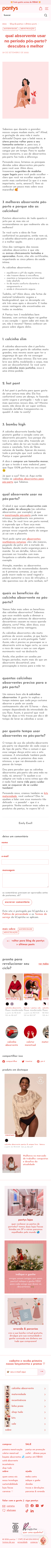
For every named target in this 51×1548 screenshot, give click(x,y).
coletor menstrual (10, 1453)
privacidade (22, 1542)
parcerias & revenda (35, 1492)
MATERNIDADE (10, 29)
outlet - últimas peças (36, 1453)
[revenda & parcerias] (25, 1311)
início (4, 24)
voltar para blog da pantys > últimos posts (27, 943)
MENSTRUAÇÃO (28, 29)
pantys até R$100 (34, 1457)
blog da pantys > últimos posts (23, 24)
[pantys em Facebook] (32, 1505)
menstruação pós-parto (18, 515)
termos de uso (8, 1542)
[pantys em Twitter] (42, 1505)
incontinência (8, 1464)
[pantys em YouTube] (37, 1505)
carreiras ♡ (7, 1492)
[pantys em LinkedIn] (32, 1510)
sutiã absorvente (10, 1461)
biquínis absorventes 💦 (13, 1457)
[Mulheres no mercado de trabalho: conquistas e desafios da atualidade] (11, 1163)
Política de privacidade (15, 914)
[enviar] (42, 1372)
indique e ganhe (33, 1480)
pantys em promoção (35, 1450)
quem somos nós (9, 1477)
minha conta (31, 1477)
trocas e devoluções (35, 1488)
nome (5, 842)
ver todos (44, 964)
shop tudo (7, 1468)
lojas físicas (7, 1488)
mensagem (8, 870)
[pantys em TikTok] (27, 1510)
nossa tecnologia (10, 1480)
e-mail (5, 856)
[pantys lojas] (25, 1202)
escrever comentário (17, 902)
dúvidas (29, 1484)
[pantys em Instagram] (27, 1505)
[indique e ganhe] (25, 1257)
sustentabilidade (10, 1484)
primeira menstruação (12, 1450)
